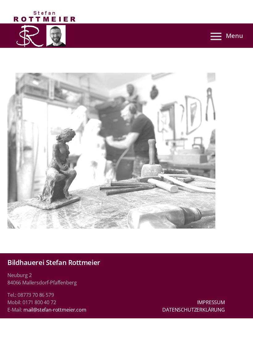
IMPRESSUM (211, 302)
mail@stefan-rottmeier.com (54, 309)
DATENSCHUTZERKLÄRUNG (193, 309)
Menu (234, 35)
